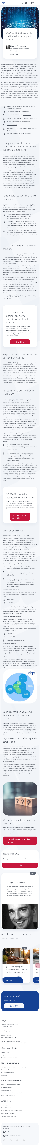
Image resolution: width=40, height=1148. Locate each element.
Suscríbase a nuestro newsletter (9, 1058)
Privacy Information (6, 1108)
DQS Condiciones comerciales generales (11, 1110)
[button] (27, 2)
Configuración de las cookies (8, 1116)
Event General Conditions (8, 1113)
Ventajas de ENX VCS (12, 125)
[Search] (22, 3)
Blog (2, 1055)
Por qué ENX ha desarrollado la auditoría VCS (18, 121)
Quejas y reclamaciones (7, 1072)
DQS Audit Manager (6, 1087)
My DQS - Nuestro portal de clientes (10, 1084)
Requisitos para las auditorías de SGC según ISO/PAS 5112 (22, 118)
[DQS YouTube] (23, 1140)
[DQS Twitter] (4, 1140)
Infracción (4, 1075)
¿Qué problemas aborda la (13, 111)
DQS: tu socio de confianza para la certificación (19, 133)
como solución (27, 115)
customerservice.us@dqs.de (8, 1037)
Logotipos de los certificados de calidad (11, 1093)
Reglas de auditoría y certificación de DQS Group (14, 1067)
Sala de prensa (5, 1052)
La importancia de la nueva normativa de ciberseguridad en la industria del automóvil (21, 107)
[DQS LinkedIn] (17, 1140)
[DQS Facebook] (10, 1140)
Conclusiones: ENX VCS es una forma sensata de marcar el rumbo (22, 129)
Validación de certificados (8, 1096)
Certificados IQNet (6, 1090)
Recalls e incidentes (6, 1070)
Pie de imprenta (5, 1105)
